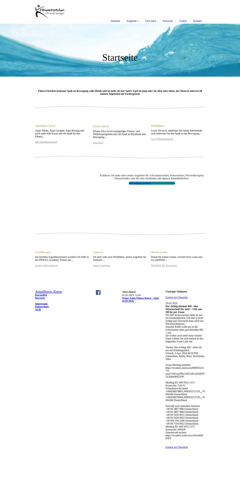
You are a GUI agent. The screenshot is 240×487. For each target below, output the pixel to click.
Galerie (183, 21)
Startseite (115, 21)
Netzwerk (168, 21)
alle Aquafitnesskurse (46, 142)
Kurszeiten (41, 295)
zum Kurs (98, 142)
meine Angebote (101, 265)
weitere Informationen (46, 265)
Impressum (41, 303)
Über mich (150, 21)
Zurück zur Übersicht (177, 297)
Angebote (132, 21)
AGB (38, 309)
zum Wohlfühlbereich (162, 139)
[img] (120, 50)
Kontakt (197, 21)
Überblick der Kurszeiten (164, 265)
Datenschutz (42, 306)
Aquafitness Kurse (48, 291)
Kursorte (40, 298)
